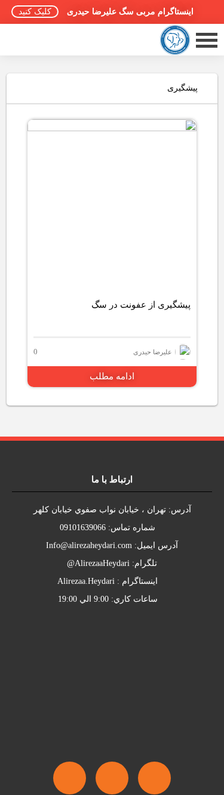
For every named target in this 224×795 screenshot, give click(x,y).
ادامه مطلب (112, 376)
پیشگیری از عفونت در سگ (141, 305)
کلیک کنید (35, 11)
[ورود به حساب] (27, 39)
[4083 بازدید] (112, 203)
